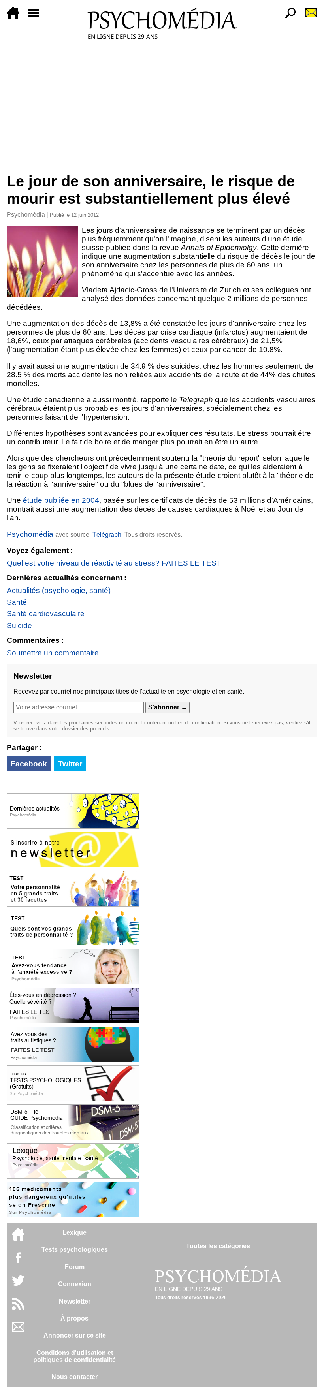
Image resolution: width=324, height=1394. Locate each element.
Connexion (74, 1284)
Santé (17, 602)
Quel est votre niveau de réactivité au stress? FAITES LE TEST (114, 563)
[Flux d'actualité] (18, 1308)
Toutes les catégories (218, 1246)
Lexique (74, 1232)
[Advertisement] (162, 106)
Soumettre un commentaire (53, 653)
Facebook (29, 764)
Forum (75, 1267)
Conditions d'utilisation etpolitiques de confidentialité (74, 1356)
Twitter (70, 764)
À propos (74, 1318)
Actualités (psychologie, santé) (59, 590)
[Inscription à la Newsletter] (307, 17)
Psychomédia (26, 214)
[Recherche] (287, 17)
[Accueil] (16, 17)
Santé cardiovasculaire (46, 614)
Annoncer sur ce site (74, 1335)
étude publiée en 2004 (61, 500)
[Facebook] (18, 1261)
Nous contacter (74, 1376)
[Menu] (36, 17)
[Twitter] (18, 1284)
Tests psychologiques (74, 1249)
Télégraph (106, 534)
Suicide (19, 625)
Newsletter (74, 1301)
